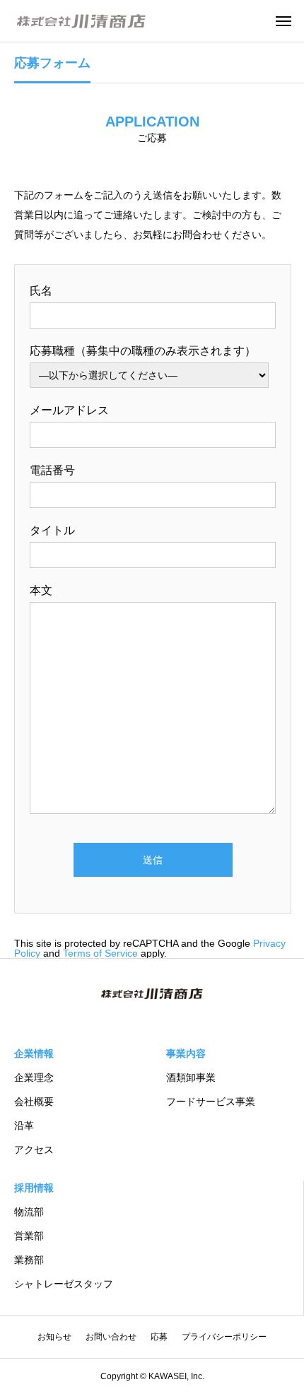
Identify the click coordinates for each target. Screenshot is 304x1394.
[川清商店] (81, 21)
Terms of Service (100, 953)
